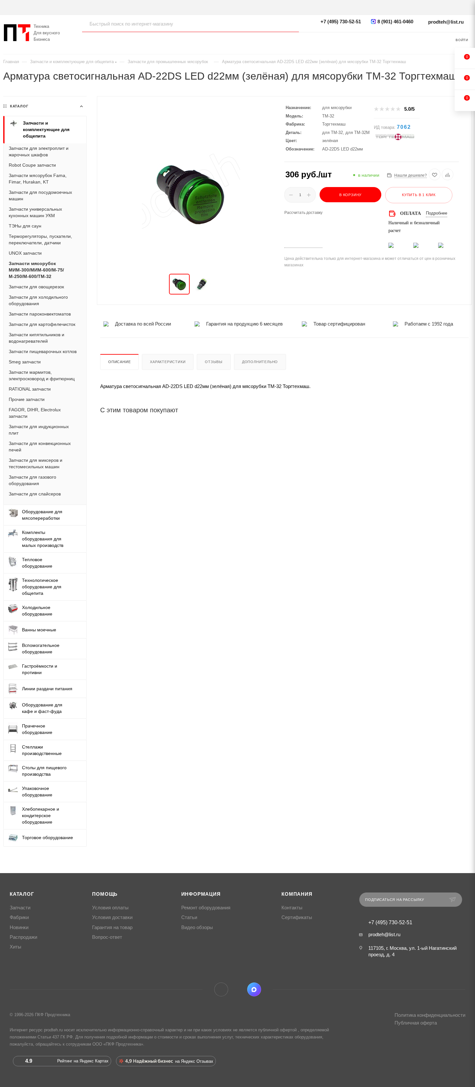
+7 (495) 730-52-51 (341, 21)
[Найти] (288, 23)
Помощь (105, 894)
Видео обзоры (197, 927)
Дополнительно (260, 362)
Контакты (291, 907)
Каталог (22, 894)
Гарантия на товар (112, 927)
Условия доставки (112, 917)
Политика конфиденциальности (430, 1015)
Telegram (221, 989)
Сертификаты (296, 917)
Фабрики (19, 917)
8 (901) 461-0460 (395, 21)
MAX (254, 989)
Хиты (15, 946)
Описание (119, 362)
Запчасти (20, 907)
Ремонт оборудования (205, 907)
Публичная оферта (416, 1023)
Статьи (189, 917)
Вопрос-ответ (107, 937)
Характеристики (167, 362)
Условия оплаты (110, 907)
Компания (296, 894)
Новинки (19, 927)
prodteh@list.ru (446, 22)
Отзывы (214, 362)
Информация (201, 894)
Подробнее (436, 213)
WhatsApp (238, 989)
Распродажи (23, 937)
